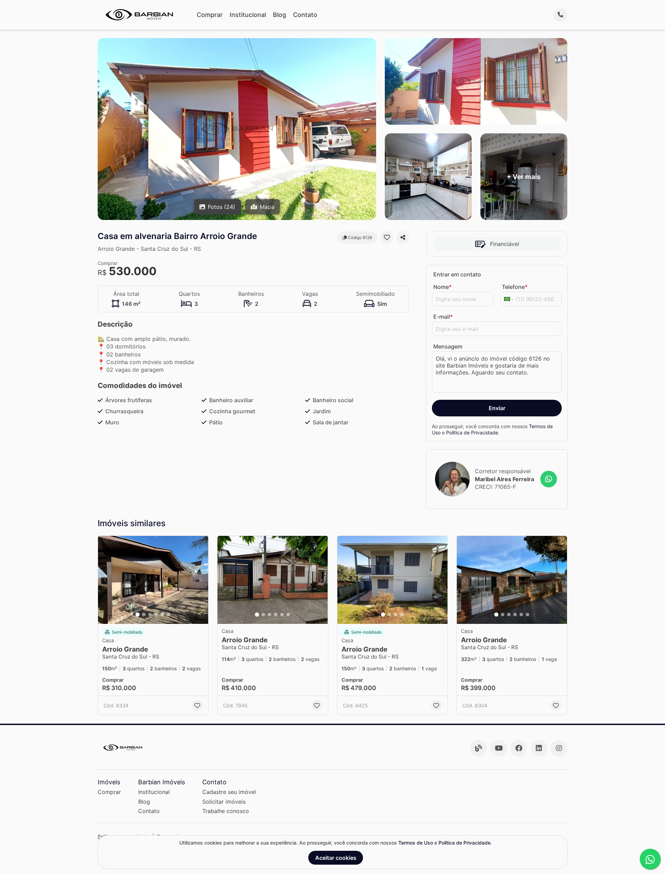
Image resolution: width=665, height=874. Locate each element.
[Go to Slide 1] (137, 614)
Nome (442, 286)
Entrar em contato (457, 274)
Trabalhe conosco (225, 810)
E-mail (443, 316)
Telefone (514, 286)
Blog (279, 14)
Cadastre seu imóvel (229, 791)
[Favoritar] (387, 237)
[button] (153, 580)
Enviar (497, 408)
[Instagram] (559, 748)
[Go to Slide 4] (156, 614)
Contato (305, 14)
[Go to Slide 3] (150, 614)
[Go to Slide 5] (162, 614)
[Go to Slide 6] (168, 614)
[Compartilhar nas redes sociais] (403, 237)
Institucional (248, 14)
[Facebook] (519, 748)
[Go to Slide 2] (143, 614)
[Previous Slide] (105, 580)
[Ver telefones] (560, 15)
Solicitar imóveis (224, 801)
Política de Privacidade (472, 432)
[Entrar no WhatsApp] (548, 479)
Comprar (210, 14)
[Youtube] (498, 748)
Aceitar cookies (335, 857)
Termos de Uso (415, 843)
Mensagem (447, 346)
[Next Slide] (201, 580)
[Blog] (478, 748)
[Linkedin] (539, 748)
